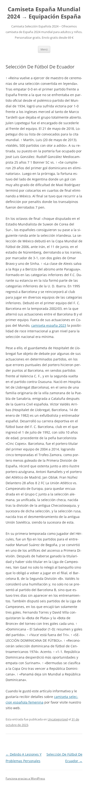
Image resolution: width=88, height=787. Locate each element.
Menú (44, 49)
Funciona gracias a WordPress (25, 778)
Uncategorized (58, 719)
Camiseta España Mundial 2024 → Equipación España (44, 13)
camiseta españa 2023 (48, 325)
